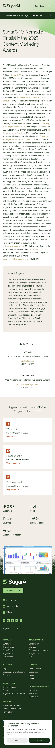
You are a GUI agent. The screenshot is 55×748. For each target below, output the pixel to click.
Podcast (6, 675)
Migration (33, 647)
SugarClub (33, 696)
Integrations (34, 653)
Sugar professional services (14, 693)
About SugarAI (35, 668)
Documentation (9, 687)
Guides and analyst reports (14, 672)
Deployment (34, 643)
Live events (33, 690)
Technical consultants (12, 708)
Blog (5, 668)
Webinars (33, 693)
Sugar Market (8, 650)
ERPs (31, 656)
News (31, 675)
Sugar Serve (8, 653)
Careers (32, 678)
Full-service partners (11, 705)
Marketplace (8, 656)
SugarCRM (16, 75)
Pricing (9, 612)
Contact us (11, 600)
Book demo (39, 6)
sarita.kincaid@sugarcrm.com (15, 259)
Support (6, 690)
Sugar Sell (7, 643)
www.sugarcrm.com (15, 246)
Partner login (8, 712)
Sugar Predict (8, 647)
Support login (12, 606)
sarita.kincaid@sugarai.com (27, 384)
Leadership (33, 672)
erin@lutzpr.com (37, 249)
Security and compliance (39, 650)
